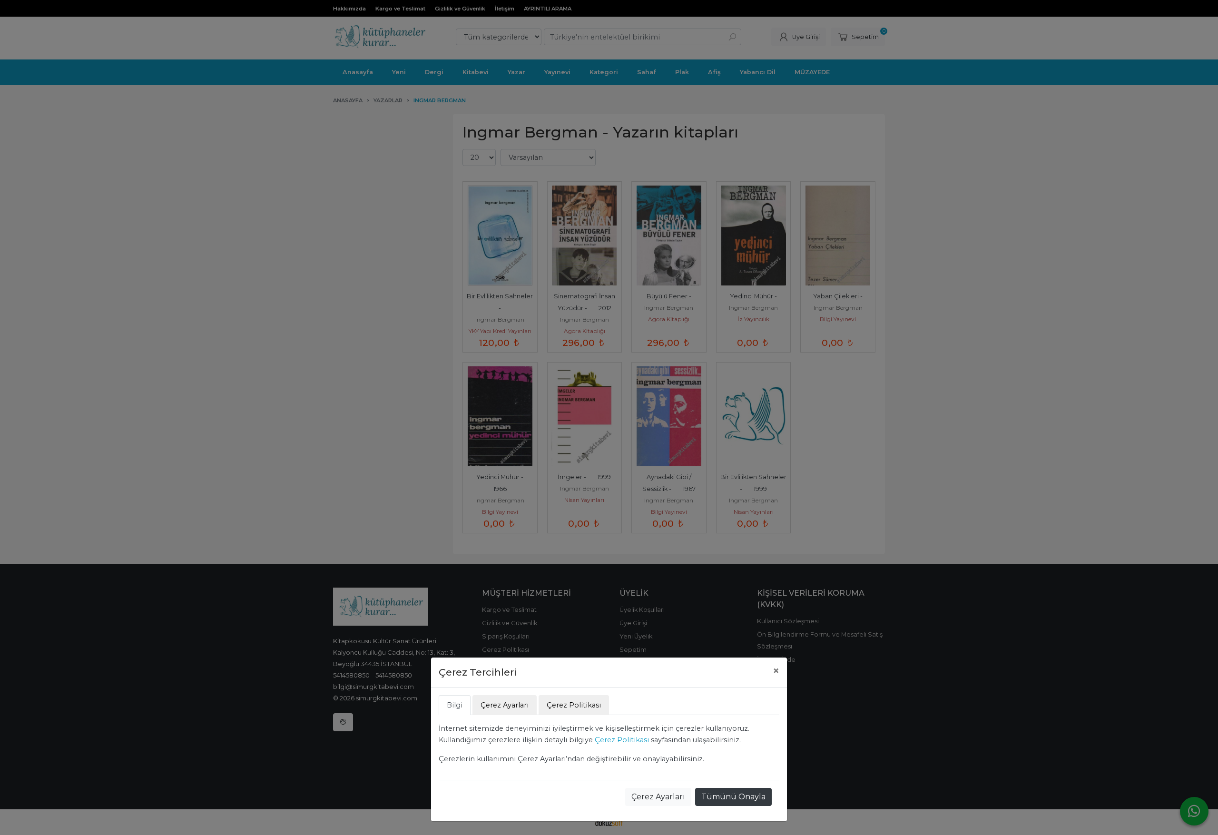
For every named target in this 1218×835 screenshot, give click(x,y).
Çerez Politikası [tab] (574, 705)
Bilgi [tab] (454, 705)
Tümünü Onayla (733, 796)
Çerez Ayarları (658, 796)
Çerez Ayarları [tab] (505, 705)
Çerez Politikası (622, 740)
